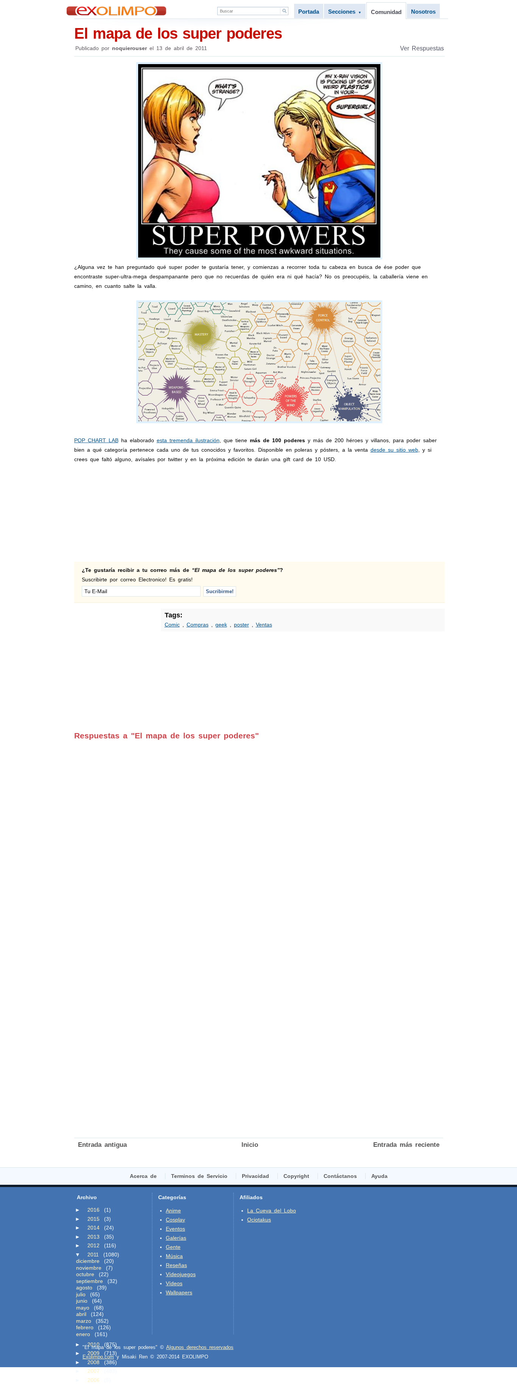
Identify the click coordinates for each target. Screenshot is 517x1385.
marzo (83, 1321)
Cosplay (175, 1220)
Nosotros (423, 11)
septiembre (89, 1281)
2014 (93, 1228)
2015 (93, 1219)
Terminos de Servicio (199, 1176)
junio (81, 1301)
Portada (308, 11)
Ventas (264, 625)
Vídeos (174, 1283)
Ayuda (379, 1176)
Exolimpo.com (98, 1357)
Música (174, 1256)
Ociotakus (259, 1220)
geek (221, 625)
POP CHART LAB (96, 440)
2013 (93, 1237)
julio (81, 1294)
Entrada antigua (102, 1144)
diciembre (88, 1261)
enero (83, 1334)
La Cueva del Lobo (271, 1211)
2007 (93, 1371)
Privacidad (255, 1176)
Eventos (175, 1229)
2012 (93, 1245)
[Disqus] (258, 835)
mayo (82, 1308)
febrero (84, 1327)
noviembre (88, 1268)
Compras (198, 625)
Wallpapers (179, 1292)
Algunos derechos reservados (200, 1347)
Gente (173, 1247)
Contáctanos (340, 1176)
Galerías (176, 1238)
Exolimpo (116, 11)
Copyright (296, 1176)
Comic (172, 625)
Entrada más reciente (406, 1144)
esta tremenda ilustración (188, 440)
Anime (173, 1211)
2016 (93, 1210)
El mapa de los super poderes (178, 33)
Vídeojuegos (181, 1274)
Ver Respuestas (422, 48)
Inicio (249, 1144)
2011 (93, 1255)
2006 (93, 1380)
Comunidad (386, 12)
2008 (93, 1362)
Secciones (344, 11)
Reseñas (176, 1265)
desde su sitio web (394, 450)
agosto (84, 1288)
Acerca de (143, 1176)
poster (241, 625)
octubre (85, 1274)
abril (81, 1314)
